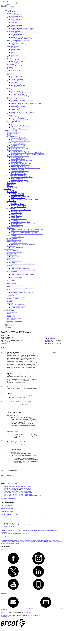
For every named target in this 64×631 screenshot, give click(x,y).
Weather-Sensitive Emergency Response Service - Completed (27, 234)
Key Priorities (11, 246)
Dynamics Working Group (18, 159)
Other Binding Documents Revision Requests (23, 244)
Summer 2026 (14, 55)
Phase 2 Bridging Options (17, 204)
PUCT (9, 135)
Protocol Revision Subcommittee (16, 147)
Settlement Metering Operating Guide (20, 222)
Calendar (24, 533)
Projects (9, 97)
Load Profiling (11, 262)
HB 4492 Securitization (13, 26)
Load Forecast (14, 294)
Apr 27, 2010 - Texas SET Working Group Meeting (17, 491)
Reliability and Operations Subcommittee (18, 156)
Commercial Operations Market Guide (21, 210)
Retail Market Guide (16, 220)
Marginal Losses (15, 256)
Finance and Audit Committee (18, 138)
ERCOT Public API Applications (19, 129)
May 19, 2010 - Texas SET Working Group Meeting (18, 492)
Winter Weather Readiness (17, 304)
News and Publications (13, 46)
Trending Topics (15, 52)
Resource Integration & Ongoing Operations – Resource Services (41, 541)
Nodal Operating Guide (17, 214)
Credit (12, 102)
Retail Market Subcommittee (14, 150)
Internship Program (16, 62)
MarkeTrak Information (17, 79)
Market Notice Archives (17, 82)
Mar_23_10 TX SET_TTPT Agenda (10, 514)
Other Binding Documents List (19, 243)
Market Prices (11, 258)
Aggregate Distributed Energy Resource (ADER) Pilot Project (27, 229)
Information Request (16, 70)
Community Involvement (17, 16)
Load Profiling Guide (16, 213)
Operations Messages (16, 84)
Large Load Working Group (18, 144)
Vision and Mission (16, 14)
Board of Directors (15, 19)
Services (6, 71)
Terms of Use (27, 612)
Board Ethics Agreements (17, 34)
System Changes (11, 235)
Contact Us (10, 68)
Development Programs (17, 61)
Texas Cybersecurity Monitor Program (21, 96)
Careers (9, 58)
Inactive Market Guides (17, 226)
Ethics (12, 23)
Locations (9, 67)
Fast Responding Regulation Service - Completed (24, 232)
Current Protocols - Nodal (17, 193)
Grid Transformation (16, 41)
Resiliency (10, 303)
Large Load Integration (17, 108)
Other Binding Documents (14, 241)
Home (5, 324)
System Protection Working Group (20, 171)
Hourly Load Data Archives (18, 291)
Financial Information (16, 25)
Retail (8, 259)
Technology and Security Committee (20, 141)
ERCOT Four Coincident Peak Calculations (22, 274)
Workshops (10, 186)
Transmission (10, 295)
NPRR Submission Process (18, 198)
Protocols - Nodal (12, 192)
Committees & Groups (20, 530)
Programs (9, 88)
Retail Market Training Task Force (20, 151)
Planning (9, 301)
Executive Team (15, 20)
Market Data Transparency (14, 121)
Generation (10, 286)
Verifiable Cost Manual (17, 225)
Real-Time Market (12, 255)
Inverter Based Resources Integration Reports (22, 288)
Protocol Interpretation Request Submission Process (24, 199)
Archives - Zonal (11, 201)
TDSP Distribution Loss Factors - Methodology (23, 270)
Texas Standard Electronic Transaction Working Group (18, 524)
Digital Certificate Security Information (21, 126)
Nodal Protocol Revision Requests (20, 196)
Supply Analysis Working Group (19, 180)
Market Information (9, 249)
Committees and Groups (10, 130)
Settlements (10, 279)
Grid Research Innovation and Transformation (19, 40)
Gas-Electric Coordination (17, 307)
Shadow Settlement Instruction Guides (21, 276)
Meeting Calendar (12, 133)
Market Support (15, 77)
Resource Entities (15, 109)
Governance (10, 17)
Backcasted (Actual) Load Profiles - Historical (23, 264)
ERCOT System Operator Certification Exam (23, 120)
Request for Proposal (16, 65)
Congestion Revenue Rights (14, 252)
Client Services (11, 74)
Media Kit (13, 47)
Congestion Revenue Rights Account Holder (22, 100)
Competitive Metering (16, 267)
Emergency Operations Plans (18, 207)
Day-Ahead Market (12, 253)
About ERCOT (8, 10)
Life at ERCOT (15, 59)
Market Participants (12, 187)
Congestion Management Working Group (21, 177)
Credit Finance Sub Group (18, 145)
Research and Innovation (17, 43)
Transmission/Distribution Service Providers (22, 112)
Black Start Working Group (18, 157)
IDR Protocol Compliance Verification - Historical (24, 273)
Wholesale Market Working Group (20, 181)
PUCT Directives (11, 202)
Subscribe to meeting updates (8, 498)
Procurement (10, 64)
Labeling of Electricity (16, 261)
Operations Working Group (18, 166)
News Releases (15, 50)
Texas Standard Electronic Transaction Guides (23, 223)
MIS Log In (10, 315)
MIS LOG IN (4, 1)
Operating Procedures (16, 216)
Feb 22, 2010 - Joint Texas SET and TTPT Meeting (17, 486)
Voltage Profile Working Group (19, 174)
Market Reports (11, 280)
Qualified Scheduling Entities (18, 106)
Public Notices (14, 87)
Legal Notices (14, 35)
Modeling (9, 309)
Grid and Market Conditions (14, 321)
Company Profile (11, 13)
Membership (14, 22)
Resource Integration (16, 111)
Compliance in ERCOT (13, 238)
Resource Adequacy (12, 298)
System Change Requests (17, 237)
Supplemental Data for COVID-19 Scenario (22, 292)
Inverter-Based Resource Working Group (21, 160)
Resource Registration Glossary (19, 219)
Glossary (9, 533)
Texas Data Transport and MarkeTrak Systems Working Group (27, 153)
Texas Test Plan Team (10, 526)
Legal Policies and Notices (14, 31)
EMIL (9, 313)
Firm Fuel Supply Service (17, 91)
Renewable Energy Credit (17, 94)
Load (8, 289)
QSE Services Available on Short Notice (21, 93)
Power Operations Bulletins (18, 85)
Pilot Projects (10, 228)
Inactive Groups (11, 183)
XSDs (12, 127)
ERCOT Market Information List (15, 541)
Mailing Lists (29, 608)
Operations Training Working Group (20, 165)
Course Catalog (15, 117)
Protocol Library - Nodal (17, 195)
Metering (9, 265)
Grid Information (8, 282)
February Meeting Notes (7, 508)
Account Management (16, 76)
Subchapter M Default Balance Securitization (22, 28)
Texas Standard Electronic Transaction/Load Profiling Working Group (29, 154)
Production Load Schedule (18, 297)
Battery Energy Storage (17, 247)
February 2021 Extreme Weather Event (21, 37)
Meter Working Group (16, 162)
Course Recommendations (17, 118)
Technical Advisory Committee (15, 142)
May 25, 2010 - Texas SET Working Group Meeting (22, 495)
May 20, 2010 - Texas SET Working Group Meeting (18, 494)
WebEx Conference (50, 338)
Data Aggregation (12, 271)
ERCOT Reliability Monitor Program (17, 56)
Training (9, 115)
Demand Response (16, 90)
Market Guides (11, 208)
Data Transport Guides (17, 211)
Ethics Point (4, 540)
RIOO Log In (11, 316)
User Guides (14, 124)
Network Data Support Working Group (21, 163)
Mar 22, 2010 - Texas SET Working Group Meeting (17, 488)
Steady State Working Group (18, 172)
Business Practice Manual (14, 240)
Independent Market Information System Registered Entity (26, 103)
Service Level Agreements (14, 114)
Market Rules (7, 189)
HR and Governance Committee (19, 139)
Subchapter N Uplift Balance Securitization (22, 29)
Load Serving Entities (16, 105)
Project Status (22, 540)
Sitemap (3, 616)
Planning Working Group (17, 169)
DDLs (12, 123)
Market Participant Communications (16, 81)
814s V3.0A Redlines (6, 505)
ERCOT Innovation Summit (18, 44)
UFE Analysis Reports (16, 277)
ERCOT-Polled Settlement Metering (20, 268)
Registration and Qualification (15, 99)
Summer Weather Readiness (18, 306)
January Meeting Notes (7, 511)
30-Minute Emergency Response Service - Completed (25, 231)
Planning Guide (15, 217)
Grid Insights (14, 53)
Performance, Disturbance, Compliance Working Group (25, 168)
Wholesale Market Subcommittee (16, 175)
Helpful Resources (15, 49)
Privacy (7, 616)
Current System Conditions (14, 285)
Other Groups (11, 184)
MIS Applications (45, 540)
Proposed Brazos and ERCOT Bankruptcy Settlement (25, 32)
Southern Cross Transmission (18, 205)
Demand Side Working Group (18, 178)
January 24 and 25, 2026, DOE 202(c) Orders (23, 38)
